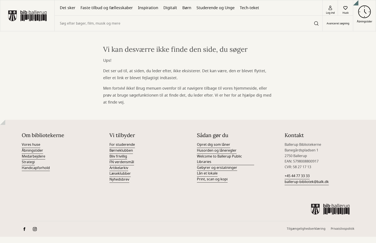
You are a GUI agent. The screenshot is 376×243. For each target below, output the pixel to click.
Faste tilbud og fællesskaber (107, 8)
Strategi (28, 162)
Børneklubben (121, 150)
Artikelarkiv (118, 168)
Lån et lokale (207, 173)
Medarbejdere (33, 156)
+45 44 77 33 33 (297, 176)
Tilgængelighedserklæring (306, 228)
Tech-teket (249, 8)
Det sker (67, 8)
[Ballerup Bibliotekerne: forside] (27, 15)
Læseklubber (120, 173)
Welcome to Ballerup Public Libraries (219, 159)
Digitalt (170, 8)
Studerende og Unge (215, 8)
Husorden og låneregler (217, 150)
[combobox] (188, 23)
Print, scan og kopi (212, 179)
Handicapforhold (36, 168)
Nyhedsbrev (119, 179)
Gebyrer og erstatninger (217, 167)
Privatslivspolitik (342, 228)
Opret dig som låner (213, 144)
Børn (186, 8)
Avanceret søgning (338, 23)
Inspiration (148, 8)
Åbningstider (32, 150)
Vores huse (31, 144)
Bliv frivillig (118, 156)
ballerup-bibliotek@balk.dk (307, 181)
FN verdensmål (121, 162)
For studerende (122, 144)
